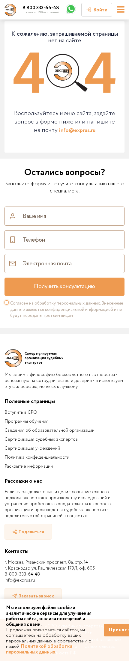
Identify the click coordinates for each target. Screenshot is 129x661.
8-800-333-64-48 (22, 574)
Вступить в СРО (20, 412)
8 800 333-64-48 (40, 7)
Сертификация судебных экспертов (41, 439)
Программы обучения (26, 421)
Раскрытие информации (28, 466)
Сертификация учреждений (32, 448)
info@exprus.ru (77, 130)
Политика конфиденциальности (36, 457)
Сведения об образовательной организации (49, 430)
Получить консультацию (64, 286)
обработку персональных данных (67, 303)
